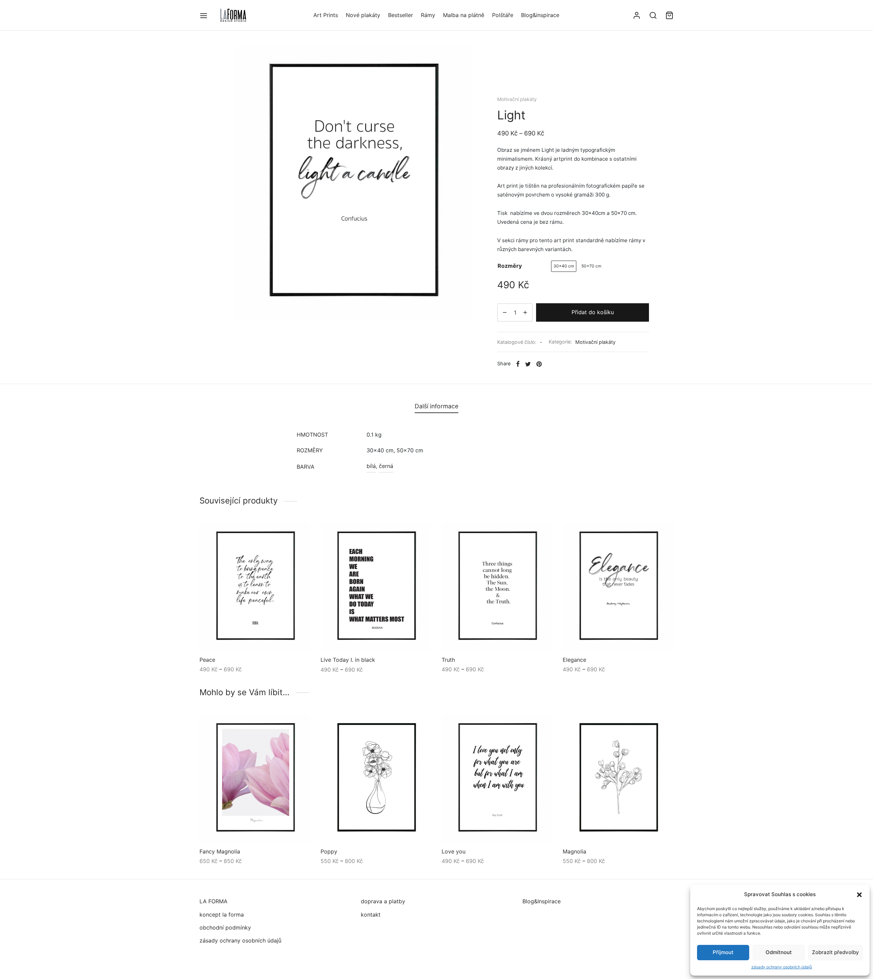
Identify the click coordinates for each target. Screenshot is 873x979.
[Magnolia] (618, 779)
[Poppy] (376, 779)
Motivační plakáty (517, 99)
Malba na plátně (463, 15)
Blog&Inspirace (541, 901)
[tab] (436, 406)
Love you (453, 851)
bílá (371, 466)
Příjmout (723, 952)
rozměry (510, 265)
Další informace (436, 406)
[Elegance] (618, 587)
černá (386, 466)
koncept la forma (221, 914)
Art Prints (325, 15)
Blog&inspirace (540, 15)
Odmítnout (779, 952)
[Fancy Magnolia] (254, 779)
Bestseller (400, 15)
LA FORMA (213, 901)
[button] (859, 894)
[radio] (563, 266)
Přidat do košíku (593, 312)
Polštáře (502, 15)
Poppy (329, 851)
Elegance (574, 659)
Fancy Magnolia (219, 851)
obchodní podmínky (225, 927)
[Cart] (669, 15)
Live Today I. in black (348, 659)
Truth (448, 659)
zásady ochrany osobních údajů (781, 966)
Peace (207, 659)
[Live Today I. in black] (376, 587)
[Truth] (497, 587)
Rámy (428, 15)
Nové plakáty (363, 15)
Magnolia (574, 851)
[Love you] (497, 779)
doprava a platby (383, 901)
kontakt (371, 914)
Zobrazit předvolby (835, 952)
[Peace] (254, 587)
